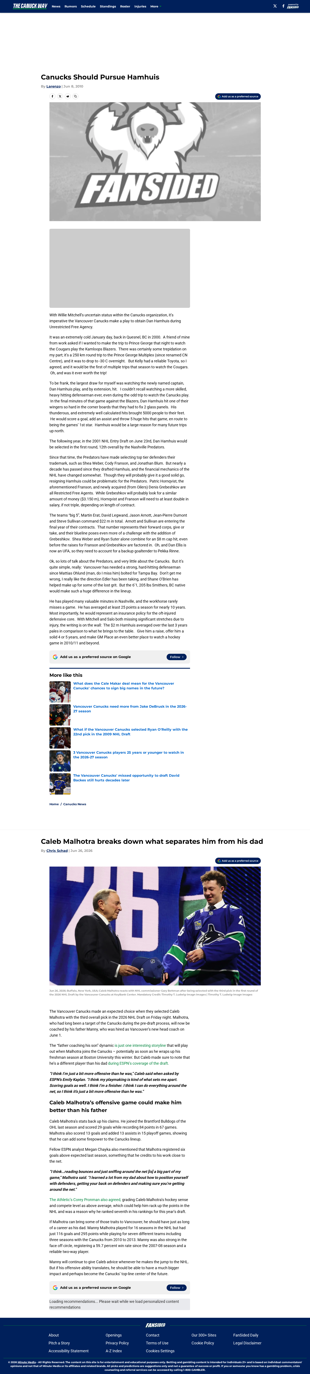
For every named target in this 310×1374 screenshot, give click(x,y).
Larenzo (53, 86)
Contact (152, 1335)
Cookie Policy (203, 1343)
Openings (114, 1335)
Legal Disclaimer (247, 1343)
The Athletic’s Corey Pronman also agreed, (85, 1199)
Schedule (88, 6)
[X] (275, 6)
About (54, 1335)
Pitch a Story (59, 1343)
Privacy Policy (117, 1343)
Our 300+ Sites (204, 1335)
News (56, 6)
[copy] (75, 96)
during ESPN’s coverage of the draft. (138, 1063)
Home (54, 804)
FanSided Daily (245, 1335)
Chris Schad (57, 851)
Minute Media (27, 1362)
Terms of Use (157, 1343)
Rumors (71, 6)
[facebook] (283, 6)
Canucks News (74, 804)
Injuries (140, 6)
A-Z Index (114, 1351)
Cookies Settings (160, 1351)
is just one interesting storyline (140, 1045)
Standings (108, 6)
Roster (125, 6)
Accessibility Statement (69, 1351)
